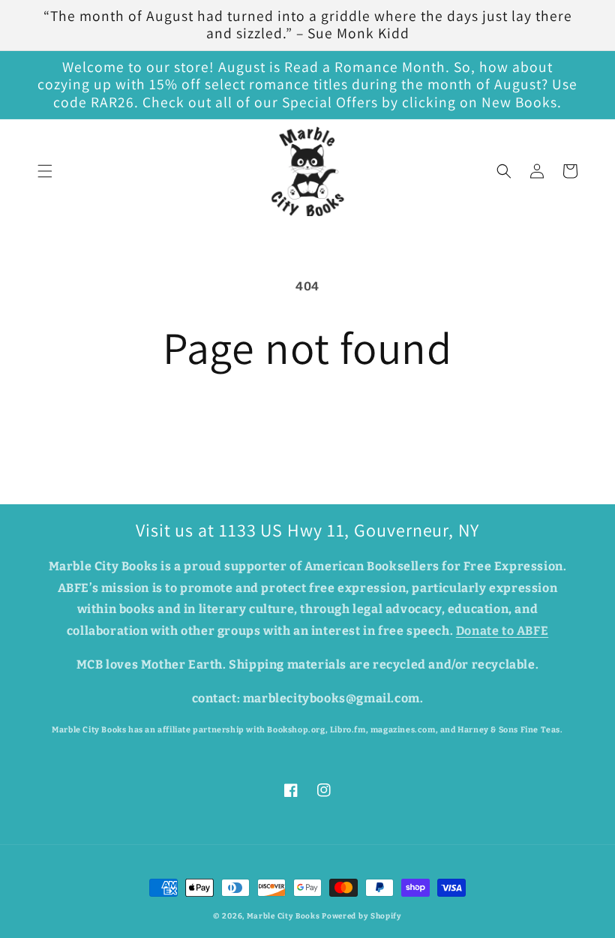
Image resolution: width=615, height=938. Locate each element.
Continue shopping (307, 421)
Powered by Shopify (362, 916)
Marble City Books (283, 916)
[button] (45, 171)
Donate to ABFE (502, 631)
